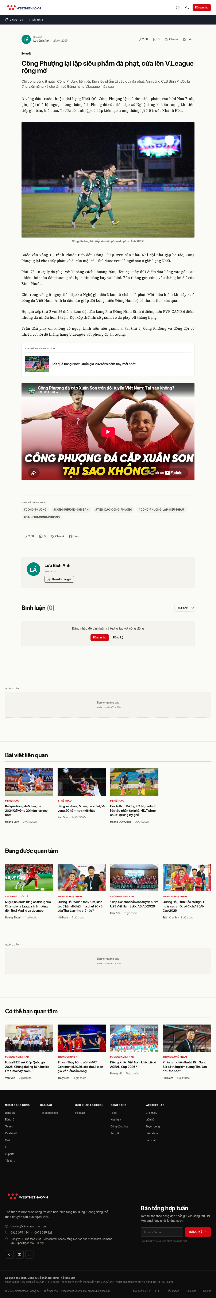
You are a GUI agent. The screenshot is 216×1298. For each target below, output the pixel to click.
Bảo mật (151, 1140)
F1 (6, 1147)
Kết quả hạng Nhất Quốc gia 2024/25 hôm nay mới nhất (94, 364)
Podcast (80, 1112)
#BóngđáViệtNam (70, 896)
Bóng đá (26, 53)
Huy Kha (115, 913)
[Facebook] (9, 1254)
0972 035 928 (43, 1232)
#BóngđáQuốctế (16, 896)
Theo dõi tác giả (61, 579)
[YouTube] (19, 1254)
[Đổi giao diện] (187, 7)
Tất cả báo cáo (49, 1112)
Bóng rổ (9, 1119)
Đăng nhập (201, 7)
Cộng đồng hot (119, 1126)
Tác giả (115, 1133)
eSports (9, 1154)
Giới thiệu (151, 1112)
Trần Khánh (170, 917)
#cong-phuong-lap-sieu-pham (161, 509)
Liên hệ (150, 1119)
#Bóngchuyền (68, 1056)
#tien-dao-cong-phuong (113, 509)
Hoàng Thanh (13, 917)
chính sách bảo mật (177, 1240)
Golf (7, 1140)
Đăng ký (118, 637)
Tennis (9, 1126)
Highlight (116, 1119)
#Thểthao (12, 800)
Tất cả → (37, 19)
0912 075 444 (20, 1232)
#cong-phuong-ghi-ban (71, 509)
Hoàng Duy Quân (120, 821)
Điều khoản (152, 1133)
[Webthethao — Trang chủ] (24, 7)
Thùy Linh (63, 1077)
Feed (113, 1112)
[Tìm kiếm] (178, 7)
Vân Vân (10, 1077)
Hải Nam (63, 917)
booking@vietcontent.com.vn (28, 1226)
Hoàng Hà (116, 1073)
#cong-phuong (35, 509)
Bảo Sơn (63, 817)
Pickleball (11, 1133)
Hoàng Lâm (12, 821)
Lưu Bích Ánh (41, 40)
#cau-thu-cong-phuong (42, 517)
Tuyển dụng (153, 1126)
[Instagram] (29, 1254)
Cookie (207, 1291)
